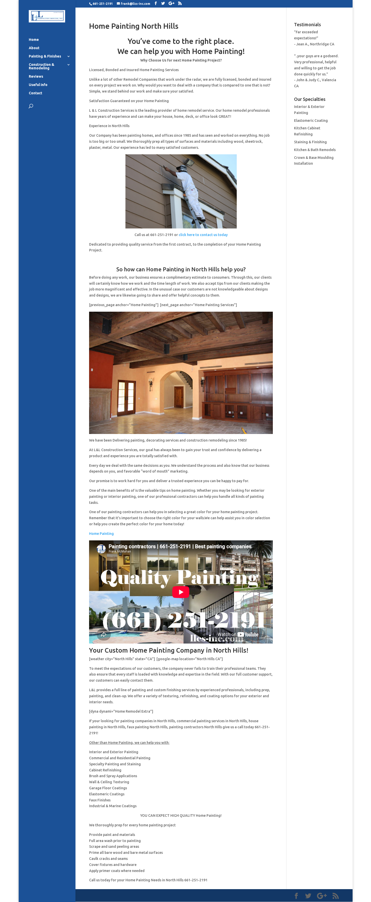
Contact (35, 93)
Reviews (36, 76)
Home (34, 40)
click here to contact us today (203, 235)
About (34, 48)
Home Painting (101, 534)
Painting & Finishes (45, 56)
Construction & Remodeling (41, 66)
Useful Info (38, 85)
